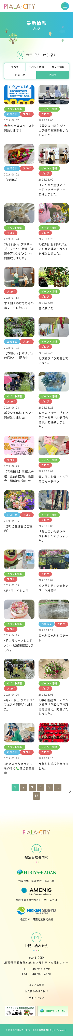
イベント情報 (36, 67)
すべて (15, 67)
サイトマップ (36, 997)
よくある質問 (36, 985)
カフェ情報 (58, 67)
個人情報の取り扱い (36, 991)
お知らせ (20, 75)
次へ (65, 791)
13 (36, 796)
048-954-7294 (41, 969)
